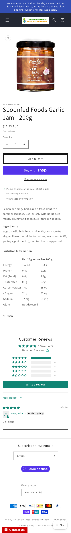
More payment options (35, 179)
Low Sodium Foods (21, 519)
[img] (11, 408)
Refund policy (59, 519)
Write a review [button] (35, 384)
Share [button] (10, 316)
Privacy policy (28, 525)
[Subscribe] (54, 456)
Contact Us (16, 529)
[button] (7, 20)
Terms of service (45, 525)
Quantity (7, 137)
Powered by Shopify (40, 519)
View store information (19, 198)
